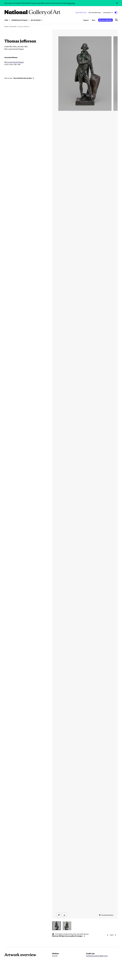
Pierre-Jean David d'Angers (14, 62)
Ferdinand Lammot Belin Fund (97, 956)
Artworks (13, 26)
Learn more (71, 3)
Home (6, 26)
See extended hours (95, 12)
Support (86, 20)
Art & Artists (36, 20)
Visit (6, 20)
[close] (117, 3)
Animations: (108, 12)
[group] (56, 926)
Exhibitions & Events (19, 20)
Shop (93, 20)
